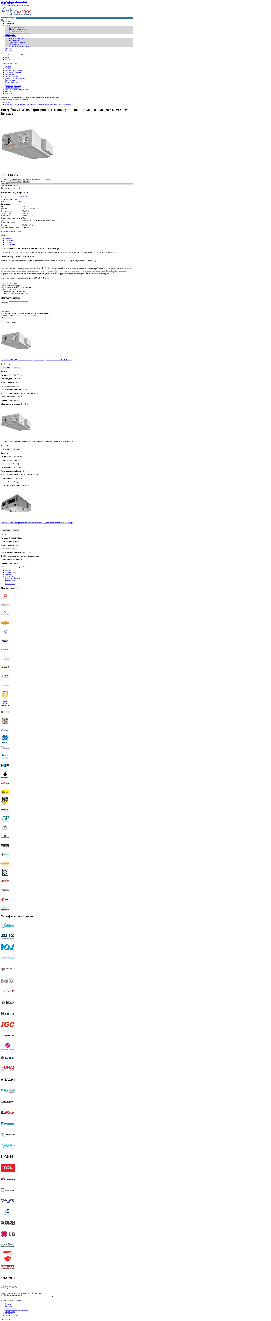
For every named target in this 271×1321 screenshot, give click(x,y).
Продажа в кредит (11, 74)
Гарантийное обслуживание (19, 33)
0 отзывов (4, 231)
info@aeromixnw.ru (7, 4)
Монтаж (8, 242)
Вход (7, 57)
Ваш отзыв (5, 312)
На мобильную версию (9, 63)
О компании (9, 68)
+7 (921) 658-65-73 (7, 2)
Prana (21, 1300)
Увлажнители (10, 580)
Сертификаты (10, 35)
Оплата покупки (23, 179)
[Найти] (22, 54)
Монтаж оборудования (17, 29)
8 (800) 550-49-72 (21, 2)
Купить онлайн (16, 181)
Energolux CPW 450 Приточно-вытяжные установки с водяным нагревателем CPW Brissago (36, 360)
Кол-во (3, 181)
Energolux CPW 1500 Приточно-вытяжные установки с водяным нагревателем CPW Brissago (37, 523)
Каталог (8, 570)
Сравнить (26, 181)
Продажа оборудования (17, 27)
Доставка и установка (17, 42)
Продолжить (6, 318)
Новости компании (12, 1308)
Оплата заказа (14, 40)
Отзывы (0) (9, 240)
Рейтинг (4, 316)
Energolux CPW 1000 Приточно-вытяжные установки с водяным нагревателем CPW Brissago (37, 441)
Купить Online (6, 368)
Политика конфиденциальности (20, 46)
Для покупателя (11, 37)
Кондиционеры (10, 572)
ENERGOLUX (22, 197)
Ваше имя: (4, 302)
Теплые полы (10, 584)
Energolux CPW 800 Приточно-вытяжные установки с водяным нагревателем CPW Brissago (38, 104)
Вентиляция (9, 582)
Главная (8, 67)
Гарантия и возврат (16, 44)
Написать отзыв (15, 231)
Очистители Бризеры (12, 578)
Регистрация (9, 59)
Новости (8, 48)
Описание (8, 238)
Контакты (8, 50)
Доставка (8, 1314)
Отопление (9, 576)
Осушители (9, 574)
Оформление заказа (16, 38)
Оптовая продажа (15, 31)
